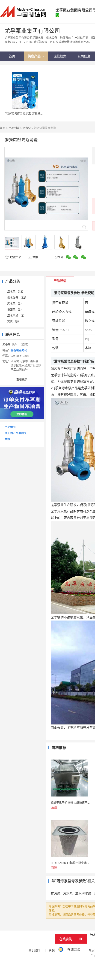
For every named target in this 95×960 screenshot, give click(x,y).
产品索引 (10, 427)
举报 (35, 257)
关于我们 (34, 950)
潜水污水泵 (83, 893)
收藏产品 (15, 257)
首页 (3, 128)
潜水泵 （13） (16, 292)
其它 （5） (14, 322)
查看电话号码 (19, 350)
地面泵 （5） (15, 310)
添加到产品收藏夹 (16, 433)
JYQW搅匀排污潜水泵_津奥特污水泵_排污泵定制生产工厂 (40, 113)
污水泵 (27, 128)
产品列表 (14, 128)
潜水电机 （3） (16, 316)
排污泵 (55, 893)
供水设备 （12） (17, 298)
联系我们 (54, 950)
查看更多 (21, 379)
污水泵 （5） (15, 304)
